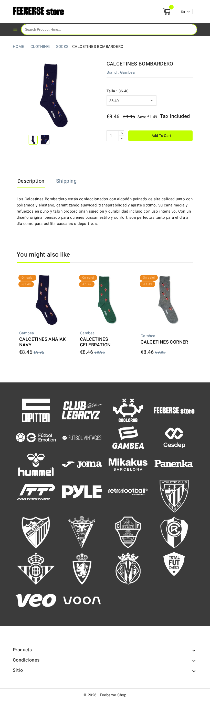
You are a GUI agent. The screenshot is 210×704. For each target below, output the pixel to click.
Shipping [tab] (66, 181)
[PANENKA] (174, 464)
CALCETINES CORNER (164, 342)
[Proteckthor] (35, 491)
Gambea (127, 72)
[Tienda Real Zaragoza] (81, 568)
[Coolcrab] (128, 410)
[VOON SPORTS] (81, 600)
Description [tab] (30, 181)
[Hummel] (35, 464)
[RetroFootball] (128, 491)
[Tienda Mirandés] (81, 532)
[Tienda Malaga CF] (35, 532)
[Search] (189, 29)
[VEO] (35, 600)
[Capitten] (35, 410)
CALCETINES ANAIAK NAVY (42, 342)
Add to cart (161, 135)
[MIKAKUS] (128, 464)
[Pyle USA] (81, 491)
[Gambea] (128, 437)
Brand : (113, 72)
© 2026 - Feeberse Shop (105, 695)
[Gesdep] (174, 437)
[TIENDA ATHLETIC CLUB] (174, 496)
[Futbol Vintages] (81, 437)
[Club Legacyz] (81, 410)
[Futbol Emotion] (35, 437)
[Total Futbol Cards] (174, 564)
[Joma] (81, 464)
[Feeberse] (174, 410)
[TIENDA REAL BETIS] (35, 568)
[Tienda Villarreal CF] (128, 568)
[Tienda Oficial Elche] (128, 532)
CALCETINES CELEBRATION (95, 342)
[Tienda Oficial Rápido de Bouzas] (174, 532)
